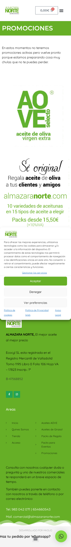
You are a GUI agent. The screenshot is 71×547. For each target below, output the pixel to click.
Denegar (35, 292)
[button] (61, 10)
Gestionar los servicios (34, 272)
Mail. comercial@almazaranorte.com (33, 517)
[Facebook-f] (9, 394)
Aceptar (35, 281)
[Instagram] (17, 394)
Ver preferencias (35, 303)
